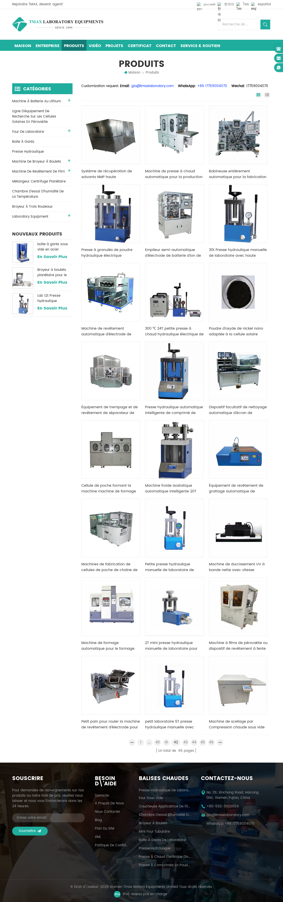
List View (267, 95)
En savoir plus (52, 256)
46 (211, 742)
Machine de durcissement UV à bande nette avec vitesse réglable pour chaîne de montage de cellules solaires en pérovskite (237, 567)
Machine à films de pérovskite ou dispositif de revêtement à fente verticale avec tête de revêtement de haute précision (238, 645)
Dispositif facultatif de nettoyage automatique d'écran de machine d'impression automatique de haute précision (238, 410)
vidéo (95, 46)
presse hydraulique (28, 151)
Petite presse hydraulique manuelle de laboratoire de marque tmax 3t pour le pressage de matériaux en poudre (169, 567)
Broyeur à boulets (153, 823)
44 (194, 742)
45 (203, 742)
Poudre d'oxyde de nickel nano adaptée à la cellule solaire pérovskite (236, 331)
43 (186, 742)
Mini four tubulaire (154, 831)
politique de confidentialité (111, 845)
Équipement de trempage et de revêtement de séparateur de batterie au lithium (109, 410)
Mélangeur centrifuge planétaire (39, 181)
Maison (22, 46)
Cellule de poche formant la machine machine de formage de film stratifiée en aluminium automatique (108, 488)
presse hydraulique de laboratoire (165, 790)
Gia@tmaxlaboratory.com (228, 815)
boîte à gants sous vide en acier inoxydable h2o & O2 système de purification (54, 247)
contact (166, 46)
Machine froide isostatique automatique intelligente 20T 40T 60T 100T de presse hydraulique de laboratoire (170, 488)
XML (98, 837)
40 (157, 742)
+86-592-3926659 (223, 806)
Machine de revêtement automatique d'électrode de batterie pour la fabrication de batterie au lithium (108, 331)
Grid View (258, 95)
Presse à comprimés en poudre (165, 865)
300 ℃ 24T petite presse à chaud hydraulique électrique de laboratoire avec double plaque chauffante (174, 331)
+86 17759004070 (239, 823)
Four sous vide (151, 798)
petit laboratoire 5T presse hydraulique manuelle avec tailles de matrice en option (169, 724)
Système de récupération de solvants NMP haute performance (106, 174)
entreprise (47, 46)
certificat (139, 46)
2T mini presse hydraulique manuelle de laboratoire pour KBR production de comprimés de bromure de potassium (172, 645)
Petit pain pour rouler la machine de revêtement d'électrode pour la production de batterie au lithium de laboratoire (110, 724)
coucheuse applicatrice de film (165, 806)
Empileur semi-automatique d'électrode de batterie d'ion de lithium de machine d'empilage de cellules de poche (173, 252)
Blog (98, 820)
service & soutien (200, 46)
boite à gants (23, 141)
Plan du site (104, 828)
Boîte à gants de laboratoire (162, 840)
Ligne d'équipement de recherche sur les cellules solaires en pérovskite (34, 116)
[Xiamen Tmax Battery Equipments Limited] (57, 24)
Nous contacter (107, 812)
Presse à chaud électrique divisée (165, 857)
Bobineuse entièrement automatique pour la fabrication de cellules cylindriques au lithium (237, 174)
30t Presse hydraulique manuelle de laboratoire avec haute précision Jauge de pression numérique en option (238, 252)
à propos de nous (109, 803)
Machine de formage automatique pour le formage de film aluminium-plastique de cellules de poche (109, 645)
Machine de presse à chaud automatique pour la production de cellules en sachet (174, 174)
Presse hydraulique (154, 848)
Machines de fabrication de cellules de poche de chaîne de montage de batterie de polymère (109, 567)
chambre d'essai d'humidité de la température (38, 194)
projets (114, 46)
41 (166, 742)
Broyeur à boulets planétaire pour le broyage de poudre (53, 272)
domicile (102, 795)
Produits (74, 46)
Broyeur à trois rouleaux (32, 206)
